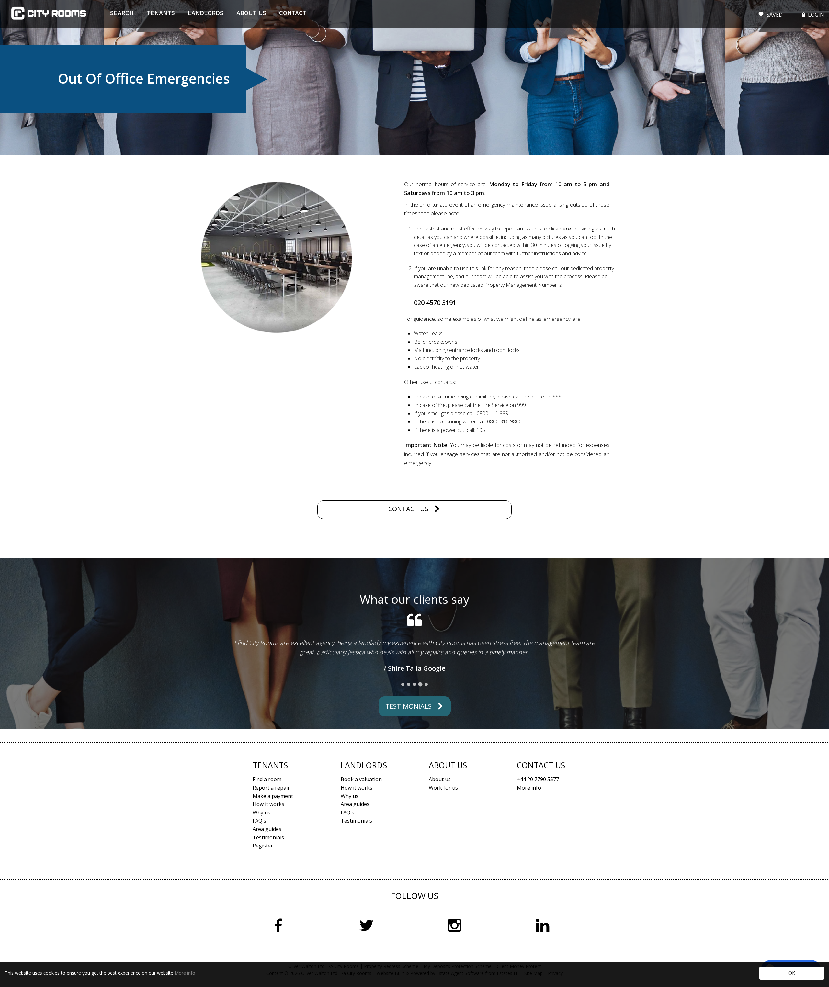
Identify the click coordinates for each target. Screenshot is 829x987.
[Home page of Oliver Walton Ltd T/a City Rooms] (48, 13)
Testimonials (408, 771)
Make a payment (273, 861)
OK (791, 973)
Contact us (408, 508)
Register (263, 910)
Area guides (267, 894)
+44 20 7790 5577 (538, 844)
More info (185, 973)
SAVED (775, 14)
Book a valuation (361, 844)
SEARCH (122, 12)
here (565, 228)
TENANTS (161, 12)
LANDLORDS (205, 12)
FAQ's (259, 885)
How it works (268, 869)
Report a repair (271, 852)
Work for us (443, 852)
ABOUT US (251, 12)
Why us (261, 877)
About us (440, 844)
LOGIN (815, 14)
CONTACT (293, 12)
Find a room (267, 844)
